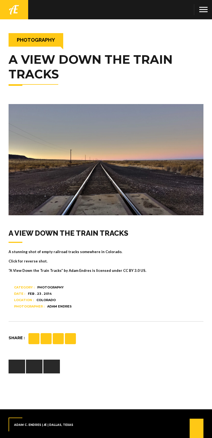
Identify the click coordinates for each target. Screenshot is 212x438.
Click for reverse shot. (28, 261)
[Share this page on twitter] (58, 338)
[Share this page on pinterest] (46, 338)
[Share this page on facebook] (33, 338)
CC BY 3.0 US (134, 270)
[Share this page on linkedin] (70, 338)
